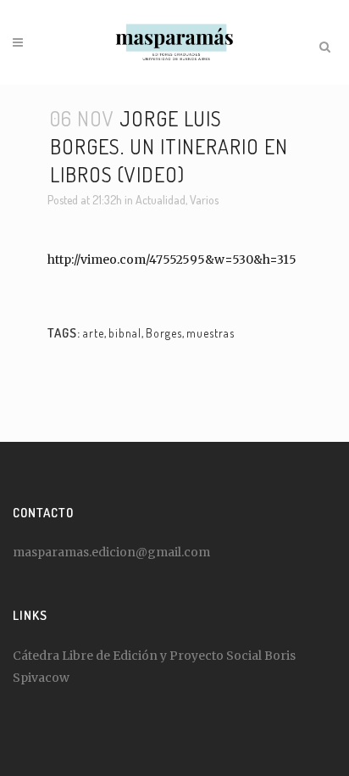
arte (93, 333)
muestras (210, 333)
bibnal (124, 333)
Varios (204, 200)
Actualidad (161, 200)
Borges (164, 333)
